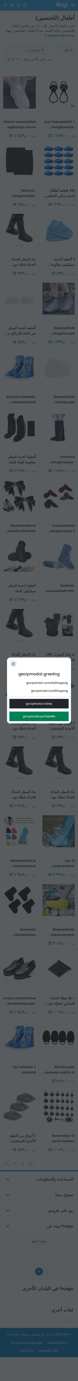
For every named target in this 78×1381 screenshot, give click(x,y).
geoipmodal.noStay (39, 703)
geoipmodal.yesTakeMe (39, 716)
